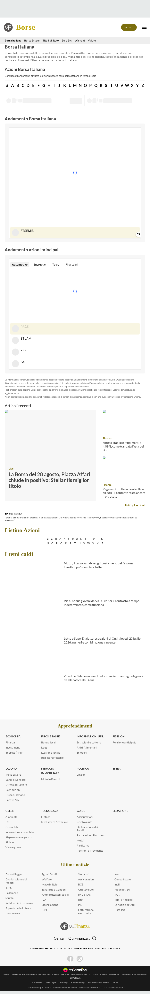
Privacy (64, 983)
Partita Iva (83, 845)
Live (11, 468)
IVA (44, 899)
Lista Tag (119, 909)
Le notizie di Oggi (124, 904)
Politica (83, 768)
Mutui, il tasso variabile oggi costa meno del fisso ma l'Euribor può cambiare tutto (98, 565)
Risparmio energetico (18, 837)
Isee (116, 874)
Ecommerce (12, 913)
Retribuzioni (13, 789)
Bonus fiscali (48, 742)
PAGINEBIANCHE (79, 974)
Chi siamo (37, 983)
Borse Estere (31, 40)
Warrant (80, 40)
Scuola (9, 898)
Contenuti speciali (42, 948)
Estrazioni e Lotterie (89, 742)
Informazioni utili (90, 736)
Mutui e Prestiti (50, 779)
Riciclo (9, 842)
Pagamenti (11, 892)
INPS (8, 887)
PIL (80, 904)
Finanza (107, 438)
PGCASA (65, 974)
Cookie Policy (78, 983)
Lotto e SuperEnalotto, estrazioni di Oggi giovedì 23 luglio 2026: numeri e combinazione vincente (102, 640)
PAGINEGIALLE (29, 974)
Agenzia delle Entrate (18, 908)
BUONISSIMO (140, 974)
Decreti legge (13, 874)
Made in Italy (49, 884)
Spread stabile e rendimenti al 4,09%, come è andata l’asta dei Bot (123, 446)
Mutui (80, 840)
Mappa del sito (83, 948)
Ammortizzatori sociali (56, 894)
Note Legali (51, 983)
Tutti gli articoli (135, 505)
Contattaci (64, 948)
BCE (80, 884)
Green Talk (11, 827)
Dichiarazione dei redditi (16, 881)
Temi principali (123, 899)
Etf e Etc (67, 40)
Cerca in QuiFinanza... (72, 938)
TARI (117, 894)
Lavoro (11, 768)
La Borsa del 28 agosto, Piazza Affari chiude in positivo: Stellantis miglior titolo (49, 480)
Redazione (120, 810)
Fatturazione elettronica (86, 911)
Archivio (114, 948)
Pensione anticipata (124, 742)
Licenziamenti (50, 904)
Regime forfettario (52, 757)
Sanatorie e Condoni (54, 889)
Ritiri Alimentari (87, 747)
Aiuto (115, 983)
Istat (80, 899)
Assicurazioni (85, 816)
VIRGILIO (16, 974)
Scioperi (82, 752)
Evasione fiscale (50, 752)
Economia (13, 736)
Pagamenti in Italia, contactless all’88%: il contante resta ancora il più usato (124, 492)
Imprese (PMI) (13, 752)
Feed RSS (100, 948)
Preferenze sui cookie (98, 983)
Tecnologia (49, 810)
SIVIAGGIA (114, 974)
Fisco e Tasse (50, 736)
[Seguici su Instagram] (80, 959)
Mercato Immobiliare (50, 771)
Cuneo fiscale (122, 879)
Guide (81, 810)
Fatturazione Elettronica (91, 835)
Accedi (129, 27)
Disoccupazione (15, 794)
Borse (25, 27)
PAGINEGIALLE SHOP (48, 974)
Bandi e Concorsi (15, 779)
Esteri (116, 768)
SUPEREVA (75, 978)
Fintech (45, 816)
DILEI (104, 974)
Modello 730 (122, 889)
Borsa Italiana (13, 40)
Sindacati (83, 874)
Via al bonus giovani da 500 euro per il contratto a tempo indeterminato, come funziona (101, 603)
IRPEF (45, 909)
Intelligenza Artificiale (54, 822)
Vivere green (13, 847)
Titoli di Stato (51, 40)
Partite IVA (12, 800)
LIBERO (6, 974)
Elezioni (81, 774)
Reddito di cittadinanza (19, 903)
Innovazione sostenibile (19, 832)
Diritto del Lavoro (16, 784)
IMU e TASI (84, 894)
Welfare (47, 879)
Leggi (44, 747)
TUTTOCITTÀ (95, 974)
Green (9, 810)
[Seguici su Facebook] (70, 959)
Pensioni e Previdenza (90, 850)
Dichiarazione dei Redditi (87, 828)
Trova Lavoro (13, 774)
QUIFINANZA (127, 974)
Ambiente (11, 816)
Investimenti (13, 747)
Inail (117, 884)
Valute (92, 40)
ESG (7, 822)
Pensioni (118, 736)
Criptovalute (84, 822)
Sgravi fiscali (49, 874)
